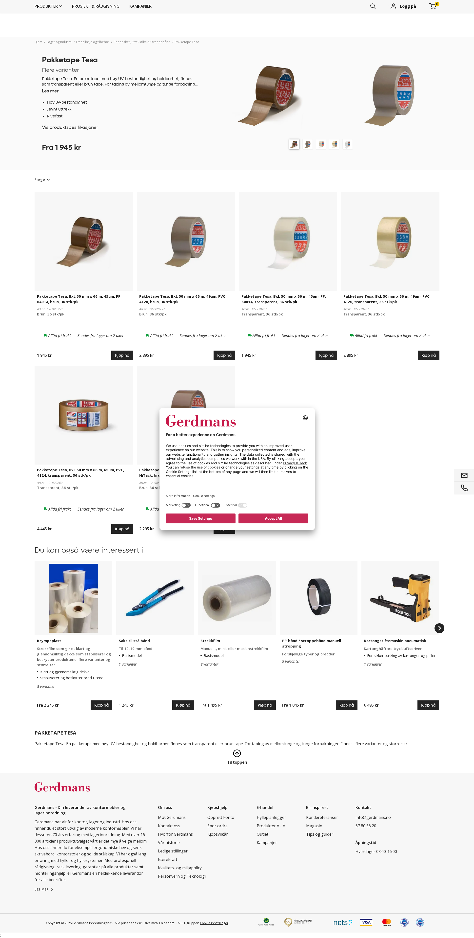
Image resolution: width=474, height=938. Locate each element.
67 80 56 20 (366, 825)
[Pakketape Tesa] (294, 144)
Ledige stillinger (173, 851)
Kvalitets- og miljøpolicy (180, 868)
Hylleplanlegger (271, 817)
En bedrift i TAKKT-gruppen (179, 923)
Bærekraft (167, 859)
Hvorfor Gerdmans (175, 834)
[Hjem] (62, 792)
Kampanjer (140, 6)
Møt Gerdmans (172, 817)
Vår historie (169, 842)
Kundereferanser (322, 817)
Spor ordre (217, 825)
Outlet (262, 834)
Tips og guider (319, 834)
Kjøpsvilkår (217, 834)
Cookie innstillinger (214, 923)
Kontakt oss (169, 825)
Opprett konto (220, 817)
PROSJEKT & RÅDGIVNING (95, 6)
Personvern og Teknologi (182, 876)
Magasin (314, 825)
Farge (40, 179)
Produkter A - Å (271, 825)
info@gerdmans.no (373, 817)
